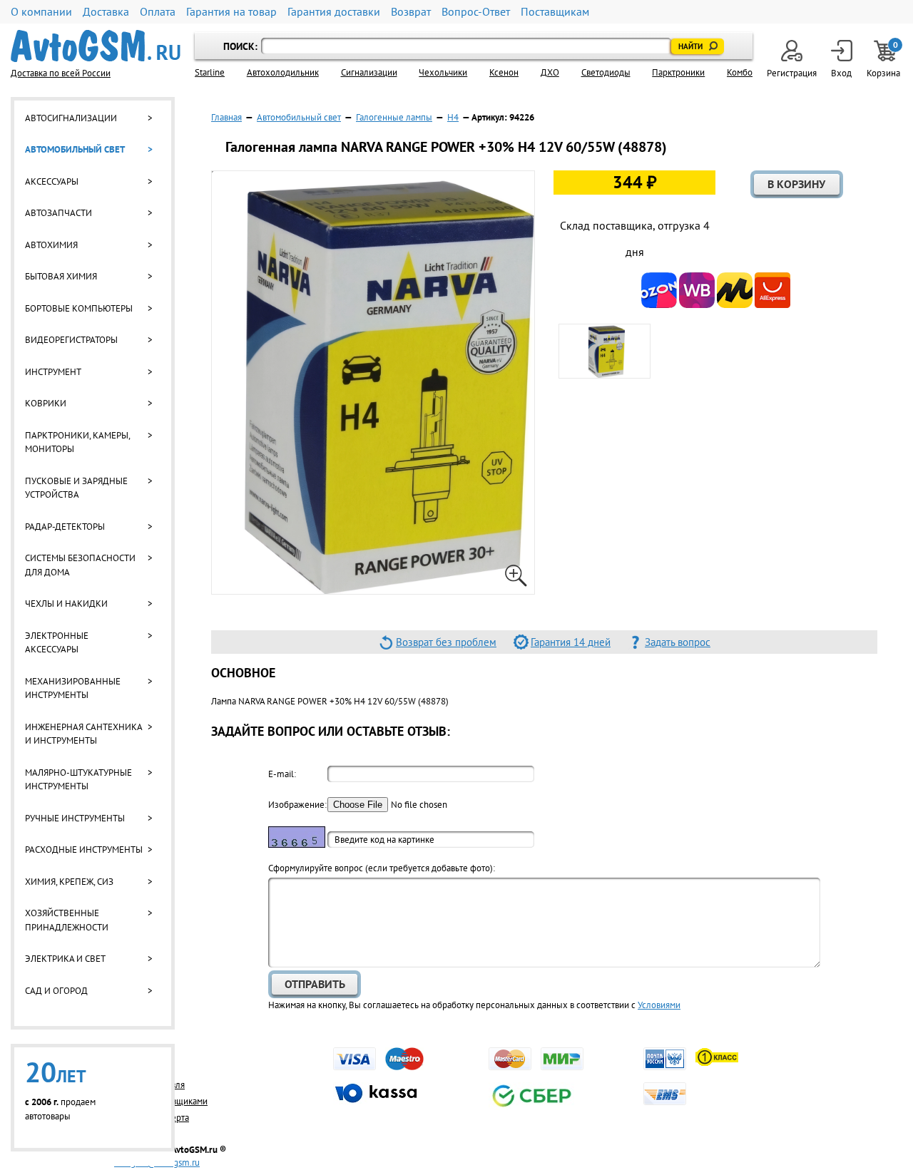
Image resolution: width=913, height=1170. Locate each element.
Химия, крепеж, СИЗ (69, 882)
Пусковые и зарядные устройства (76, 488)
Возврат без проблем (446, 642)
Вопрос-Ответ (476, 12)
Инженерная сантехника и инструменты (83, 734)
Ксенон (504, 72)
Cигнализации (369, 72)
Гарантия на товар (231, 12)
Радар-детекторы (65, 526)
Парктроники (678, 72)
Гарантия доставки (333, 12)
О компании (41, 12)
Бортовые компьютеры (79, 308)
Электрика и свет (65, 959)
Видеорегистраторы (71, 340)
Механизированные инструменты (73, 688)
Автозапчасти (58, 213)
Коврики (45, 403)
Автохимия (51, 245)
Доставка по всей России (61, 73)
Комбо (740, 72)
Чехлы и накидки (66, 603)
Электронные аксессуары (56, 643)
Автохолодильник (283, 72)
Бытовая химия (61, 276)
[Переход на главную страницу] (95, 46)
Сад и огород (56, 991)
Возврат (411, 12)
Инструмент (53, 372)
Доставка (106, 12)
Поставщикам (555, 12)
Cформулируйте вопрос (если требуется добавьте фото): (381, 868)
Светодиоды (606, 72)
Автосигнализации (71, 118)
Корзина (884, 59)
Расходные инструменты (84, 849)
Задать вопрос (677, 642)
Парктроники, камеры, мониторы (77, 442)
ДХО (550, 72)
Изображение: (296, 805)
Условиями (659, 1005)
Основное (243, 672)
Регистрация (792, 73)
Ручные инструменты (75, 818)
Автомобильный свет (75, 149)
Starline (210, 72)
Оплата (157, 12)
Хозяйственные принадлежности (66, 920)
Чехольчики (443, 72)
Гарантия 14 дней (571, 642)
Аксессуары (51, 181)
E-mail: (282, 774)
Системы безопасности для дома (80, 565)
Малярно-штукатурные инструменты (78, 779)
